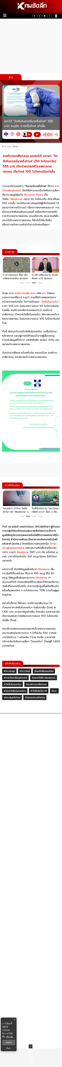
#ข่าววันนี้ (25, 671)
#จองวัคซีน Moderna (43, 678)
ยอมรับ (9, 1042)
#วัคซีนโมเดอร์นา (12, 684)
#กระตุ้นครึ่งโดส (12, 697)
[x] (39, 16)
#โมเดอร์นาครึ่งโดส (35, 697)
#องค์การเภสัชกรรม (36, 684)
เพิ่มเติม (9, 1036)
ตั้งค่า (8, 1048)
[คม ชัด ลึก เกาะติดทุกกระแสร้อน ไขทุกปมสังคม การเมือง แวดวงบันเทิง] (31, 6)
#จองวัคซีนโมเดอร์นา (15, 691)
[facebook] (34, 16)
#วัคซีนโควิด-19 (38, 691)
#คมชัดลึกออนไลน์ (43, 671)
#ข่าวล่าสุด (9, 671)
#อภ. (54, 691)
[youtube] (44, 16)
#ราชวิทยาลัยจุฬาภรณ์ (15, 678)
